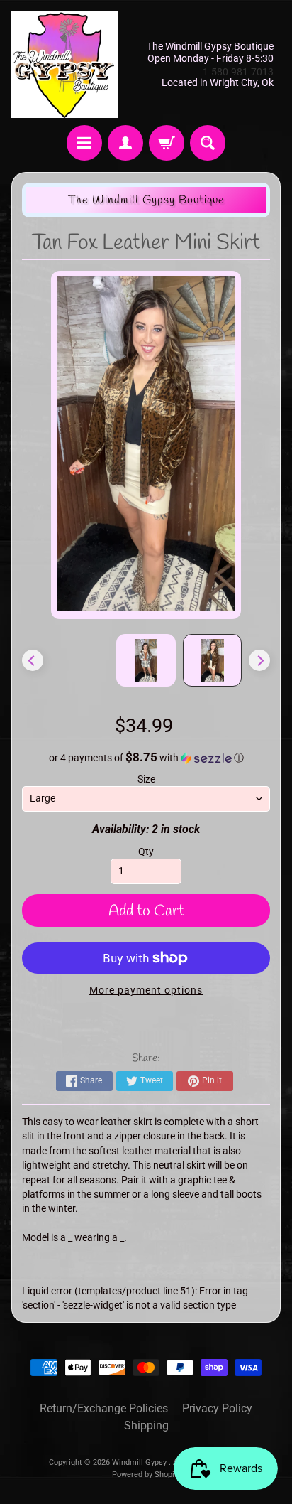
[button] (146, 758)
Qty (146, 851)
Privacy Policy (217, 1408)
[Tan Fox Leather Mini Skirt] (212, 660)
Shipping (146, 1425)
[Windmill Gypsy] (64, 64)
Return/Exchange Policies (104, 1408)
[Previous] (32, 660)
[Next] (259, 660)
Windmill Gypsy (140, 1462)
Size (146, 779)
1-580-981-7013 (238, 72)
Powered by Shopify (146, 1474)
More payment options (146, 990)
